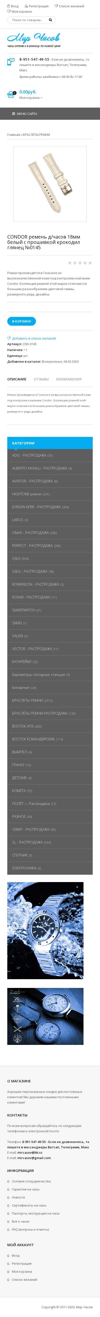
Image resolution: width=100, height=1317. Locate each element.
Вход (14, 6)
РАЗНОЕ (19, 816)
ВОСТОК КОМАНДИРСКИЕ (33, 739)
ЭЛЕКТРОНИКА (24, 868)
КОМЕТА (19, 790)
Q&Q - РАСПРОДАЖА (29, 571)
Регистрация (38, 6)
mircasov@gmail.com (34, 1158)
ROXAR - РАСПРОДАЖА (31, 597)
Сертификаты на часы (29, 1205)
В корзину (21, 321)
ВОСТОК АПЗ (22, 726)
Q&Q (16, 558)
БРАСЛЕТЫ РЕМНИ (27, 700)
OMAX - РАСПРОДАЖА (30, 532)
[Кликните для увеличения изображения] (50, 182)
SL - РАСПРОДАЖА (27, 842)
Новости (18, 1197)
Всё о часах (21, 1221)
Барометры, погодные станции (38, 674)
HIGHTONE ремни (27, 493)
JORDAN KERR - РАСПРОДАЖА (36, 506)
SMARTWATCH (23, 610)
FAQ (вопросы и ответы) (30, 1229)
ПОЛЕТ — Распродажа (31, 803)
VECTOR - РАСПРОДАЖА (32, 648)
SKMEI (17, 622)
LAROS (17, 519)
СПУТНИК (19, 855)
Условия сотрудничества (31, 1181)
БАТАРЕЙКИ (21, 661)
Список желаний (71, 6)
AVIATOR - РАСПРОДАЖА (32, 481)
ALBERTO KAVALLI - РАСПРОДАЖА (39, 468)
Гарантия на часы (26, 1189)
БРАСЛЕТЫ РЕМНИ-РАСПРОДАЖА (39, 713)
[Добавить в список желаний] (31, 338)
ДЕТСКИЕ (19, 777)
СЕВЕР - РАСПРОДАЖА (30, 829)
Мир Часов (84, 1307)
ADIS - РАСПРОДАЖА (29, 455)
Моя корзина (21, 11)
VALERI (17, 635)
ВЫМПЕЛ (19, 751)
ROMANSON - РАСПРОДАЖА (35, 584)
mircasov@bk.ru (29, 1152)
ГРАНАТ (18, 764)
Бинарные (21, 687)
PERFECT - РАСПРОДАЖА (32, 545)
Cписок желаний (24, 1279)
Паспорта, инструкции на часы (36, 1213)
